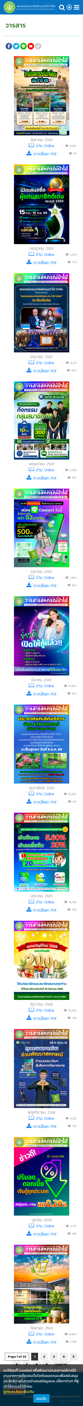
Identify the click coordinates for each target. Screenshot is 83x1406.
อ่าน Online (44, 145)
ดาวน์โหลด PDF (44, 154)
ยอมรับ (41, 1398)
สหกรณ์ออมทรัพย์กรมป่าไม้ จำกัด (36, 6)
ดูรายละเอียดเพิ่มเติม (18, 1391)
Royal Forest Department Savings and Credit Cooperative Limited (35, 9)
